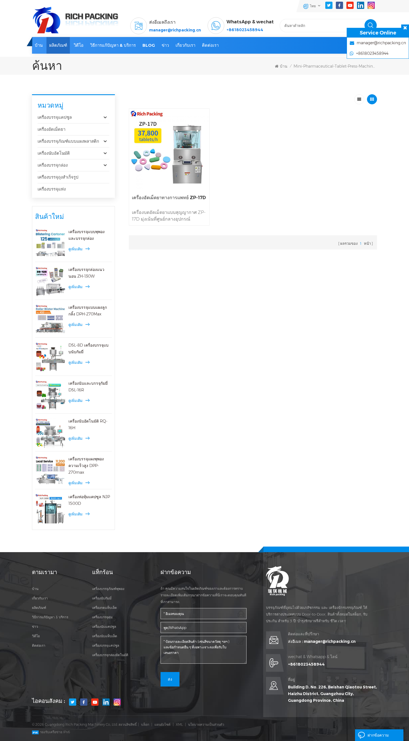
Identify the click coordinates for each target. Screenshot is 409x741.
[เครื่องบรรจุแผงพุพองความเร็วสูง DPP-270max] (50, 471)
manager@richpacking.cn (175, 30)
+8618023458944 (244, 30)
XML (179, 724)
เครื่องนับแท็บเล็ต (104, 636)
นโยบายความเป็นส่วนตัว (206, 724)
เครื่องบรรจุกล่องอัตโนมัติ (110, 655)
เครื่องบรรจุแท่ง (52, 189)
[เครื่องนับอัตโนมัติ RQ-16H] (50, 433)
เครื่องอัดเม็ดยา (51, 129)
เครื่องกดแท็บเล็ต (104, 608)
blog (148, 45)
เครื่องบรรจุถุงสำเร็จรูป (58, 177)
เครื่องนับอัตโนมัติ (54, 153)
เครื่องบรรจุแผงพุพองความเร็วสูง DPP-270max (86, 465)
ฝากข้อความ (378, 735)
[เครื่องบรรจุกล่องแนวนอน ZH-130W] (50, 281)
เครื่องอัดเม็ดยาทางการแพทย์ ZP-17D (169, 197)
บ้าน (39, 45)
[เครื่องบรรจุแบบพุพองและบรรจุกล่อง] (50, 243)
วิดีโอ (78, 45)
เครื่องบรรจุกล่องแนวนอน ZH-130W (86, 273)
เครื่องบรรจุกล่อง (53, 165)
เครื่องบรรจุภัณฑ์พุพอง (108, 589)
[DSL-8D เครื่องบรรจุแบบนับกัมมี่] (50, 357)
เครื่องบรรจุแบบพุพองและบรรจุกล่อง (86, 235)
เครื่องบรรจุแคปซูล (55, 117)
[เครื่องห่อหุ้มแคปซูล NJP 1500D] (50, 508)
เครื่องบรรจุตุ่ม (102, 617)
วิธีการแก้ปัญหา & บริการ (113, 45)
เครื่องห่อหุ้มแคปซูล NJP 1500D (89, 500)
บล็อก (145, 724)
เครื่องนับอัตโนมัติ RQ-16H (87, 424)
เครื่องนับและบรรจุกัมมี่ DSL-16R (88, 386)
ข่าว (165, 45)
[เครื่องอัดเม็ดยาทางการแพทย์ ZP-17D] (169, 149)
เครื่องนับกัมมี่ (102, 598)
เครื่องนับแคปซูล (104, 626)
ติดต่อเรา (210, 45)
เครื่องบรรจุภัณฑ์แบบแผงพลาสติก (68, 141)
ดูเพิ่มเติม (75, 249)
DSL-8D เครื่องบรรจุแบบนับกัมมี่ (88, 348)
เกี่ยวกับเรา (185, 45)
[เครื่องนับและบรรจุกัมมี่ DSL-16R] (50, 395)
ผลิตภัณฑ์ (58, 45)
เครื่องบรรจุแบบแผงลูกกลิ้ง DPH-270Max (87, 311)
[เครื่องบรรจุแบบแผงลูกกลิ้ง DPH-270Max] (50, 319)
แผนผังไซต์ (162, 724)
